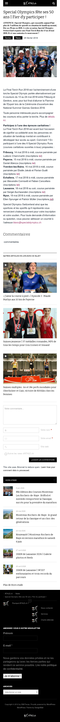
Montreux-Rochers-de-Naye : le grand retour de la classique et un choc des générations (36, 519)
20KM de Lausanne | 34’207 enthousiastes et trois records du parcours (34, 574)
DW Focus (30, 3)
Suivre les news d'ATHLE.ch (20, 453)
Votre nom (45, 429)
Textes (8, 37)
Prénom (8, 633)
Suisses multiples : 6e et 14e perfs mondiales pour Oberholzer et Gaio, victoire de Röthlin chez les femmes (29, 391)
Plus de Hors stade (13, 585)
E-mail (7, 645)
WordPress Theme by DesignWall (30, 707)
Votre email (46, 438)
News (18, 37)
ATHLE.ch (30, 715)
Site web (45, 446)
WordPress (51, 704)
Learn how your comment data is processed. (29, 468)
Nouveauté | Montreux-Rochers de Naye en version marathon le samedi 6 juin (35, 538)
